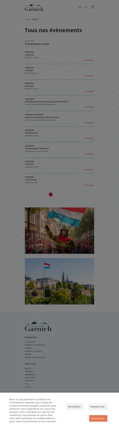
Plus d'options (74, 406)
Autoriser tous (97, 418)
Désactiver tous (97, 406)
